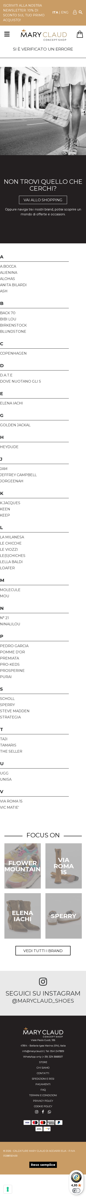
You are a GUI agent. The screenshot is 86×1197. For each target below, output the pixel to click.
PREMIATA (9, 658)
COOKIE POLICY (43, 1106)
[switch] (76, 1190)
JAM (3, 469)
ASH (3, 291)
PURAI (6, 677)
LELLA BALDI (11, 562)
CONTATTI (43, 1073)
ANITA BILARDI (13, 285)
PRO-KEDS (10, 664)
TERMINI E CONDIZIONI (43, 1095)
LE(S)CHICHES (12, 556)
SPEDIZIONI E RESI (43, 1078)
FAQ (43, 1089)
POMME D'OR (12, 652)
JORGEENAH (11, 481)
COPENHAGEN (13, 353)
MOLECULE (10, 590)
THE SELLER (11, 751)
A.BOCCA (8, 266)
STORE (43, 1062)
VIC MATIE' (9, 807)
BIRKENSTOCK (13, 325)
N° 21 (4, 618)
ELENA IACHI (11, 403)
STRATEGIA (10, 717)
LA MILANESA (12, 537)
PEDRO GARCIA (14, 646)
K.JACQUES (10, 503)
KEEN (5, 509)
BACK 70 (7, 313)
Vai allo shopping (43, 200)
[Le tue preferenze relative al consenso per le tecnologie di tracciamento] (8, 1189)
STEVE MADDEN (15, 711)
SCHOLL (7, 699)
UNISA (5, 779)
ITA (55, 12)
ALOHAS (7, 279)
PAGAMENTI (43, 1084)
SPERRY (7, 705)
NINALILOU (10, 624)
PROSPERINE (12, 671)
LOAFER (7, 568)
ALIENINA (8, 273)
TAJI (3, 739)
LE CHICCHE (11, 543)
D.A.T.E (6, 375)
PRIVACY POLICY (43, 1100)
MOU (4, 596)
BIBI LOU (8, 319)
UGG (4, 773)
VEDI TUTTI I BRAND (43, 951)
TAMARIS (8, 745)
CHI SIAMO (43, 1067)
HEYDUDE (9, 447)
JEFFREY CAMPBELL (18, 475)
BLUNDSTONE (13, 331)
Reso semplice (43, 1165)
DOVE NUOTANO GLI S (20, 381)
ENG (64, 12)
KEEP (5, 515)
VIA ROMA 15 (11, 801)
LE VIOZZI (9, 549)
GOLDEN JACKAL (15, 425)
